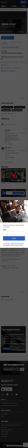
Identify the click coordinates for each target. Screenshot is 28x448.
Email (4, 230)
